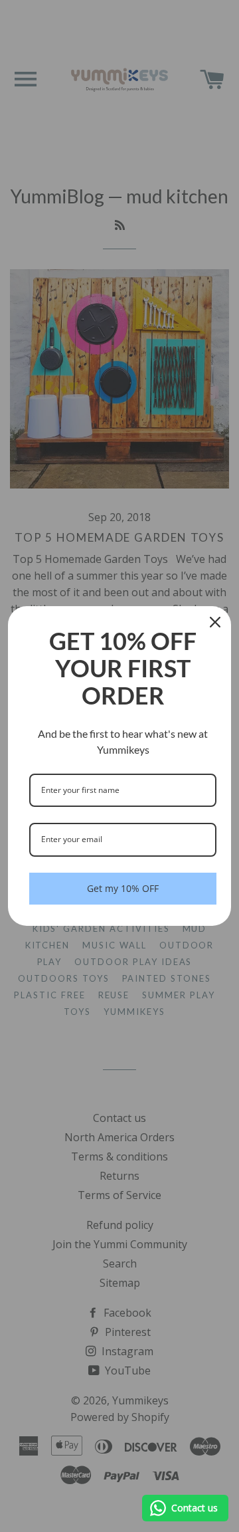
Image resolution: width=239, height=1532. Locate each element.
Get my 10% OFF (123, 888)
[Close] (215, 622)
